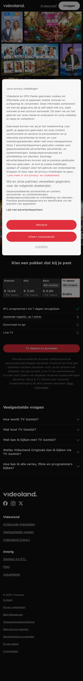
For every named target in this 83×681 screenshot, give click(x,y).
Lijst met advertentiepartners (24, 209)
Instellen (41, 246)
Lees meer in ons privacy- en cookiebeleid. (33, 175)
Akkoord (41, 224)
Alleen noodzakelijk (41, 236)
